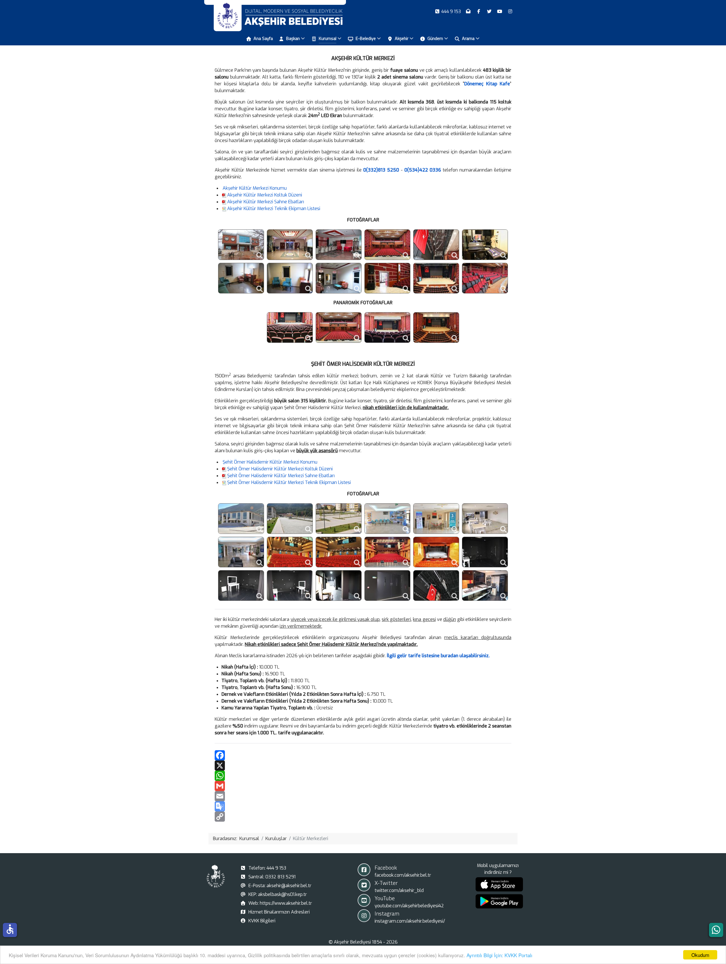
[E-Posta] (469, 11)
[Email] (363, 796)
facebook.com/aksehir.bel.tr (403, 875)
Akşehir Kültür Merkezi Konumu (255, 188)
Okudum (700, 954)
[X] (363, 765)
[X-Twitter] (490, 11)
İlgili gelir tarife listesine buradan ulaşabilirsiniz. (438, 656)
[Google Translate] (363, 806)
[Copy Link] (363, 816)
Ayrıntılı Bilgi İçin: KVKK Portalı (499, 955)
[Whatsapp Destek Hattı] (716, 930)
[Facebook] (479, 11)
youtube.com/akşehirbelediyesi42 (409, 906)
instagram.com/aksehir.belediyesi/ (410, 921)
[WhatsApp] (363, 776)
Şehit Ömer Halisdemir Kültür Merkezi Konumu (270, 462)
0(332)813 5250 (381, 170)
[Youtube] (500, 11)
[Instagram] (510, 11)
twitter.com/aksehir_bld (399, 890)
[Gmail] (363, 786)
